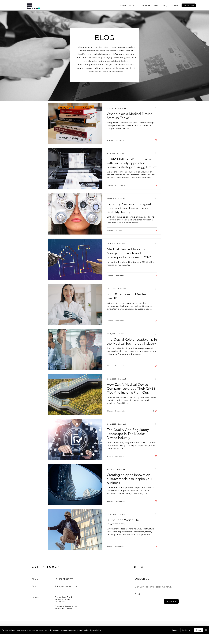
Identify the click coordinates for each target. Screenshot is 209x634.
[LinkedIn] (135, 566)
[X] (142, 566)
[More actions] (156, 108)
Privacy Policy (95, 630)
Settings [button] (175, 630)
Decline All (186, 630)
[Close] (206, 630)
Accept (198, 630)
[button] (189, 5)
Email (137, 594)
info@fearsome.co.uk (66, 586)
